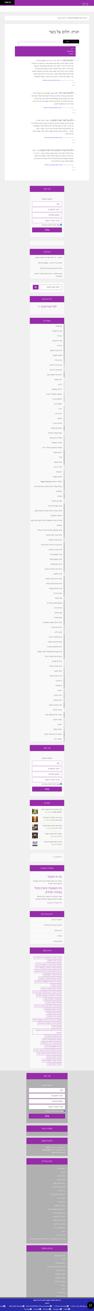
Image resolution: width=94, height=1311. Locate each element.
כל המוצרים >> (57, 857)
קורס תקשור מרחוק (59, 1213)
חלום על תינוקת (57, 920)
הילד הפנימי (56, 957)
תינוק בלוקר (58, 930)
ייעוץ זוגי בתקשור (59, 1205)
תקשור (60, 881)
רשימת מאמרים (60, 1263)
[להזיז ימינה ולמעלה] (3, 1)
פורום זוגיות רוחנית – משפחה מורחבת (50, 263)
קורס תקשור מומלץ (59, 1183)
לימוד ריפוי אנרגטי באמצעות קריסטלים (47, 982)
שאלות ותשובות (60, 1274)
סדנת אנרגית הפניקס (53, 1006)
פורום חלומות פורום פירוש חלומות (51, 80)
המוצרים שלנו (60, 1270)
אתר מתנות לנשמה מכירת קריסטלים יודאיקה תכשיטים (47, 1239)
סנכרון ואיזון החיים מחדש (52, 1020)
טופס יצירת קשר (60, 1281)
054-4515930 (47, 1150)
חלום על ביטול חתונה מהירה (53, 925)
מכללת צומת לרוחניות (53, 1002)
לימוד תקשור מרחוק (39, 992)
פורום (63, 1259)
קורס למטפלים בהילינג (53, 1047)
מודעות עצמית (41, 995)
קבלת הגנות (56, 1023)
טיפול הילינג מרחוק (59, 1217)
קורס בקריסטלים (43, 1023)
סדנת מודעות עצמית (53, 1013)
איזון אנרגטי (61, 1202)
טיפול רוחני (39, 968)
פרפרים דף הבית (73, 18)
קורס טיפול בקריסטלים (52, 1036)
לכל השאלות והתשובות (54, 903)
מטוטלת (57, 999)
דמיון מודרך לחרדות (59, 1187)
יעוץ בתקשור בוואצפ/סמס (52, 975)
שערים (60, 936)
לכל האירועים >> (47, 306)
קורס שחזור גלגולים (40, 1050)
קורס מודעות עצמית (59, 1220)
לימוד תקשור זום (54, 992)
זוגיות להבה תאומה (54, 961)
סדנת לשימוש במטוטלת (52, 1009)
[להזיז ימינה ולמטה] (3, 3)
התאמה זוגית (45, 957)
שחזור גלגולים (60, 1235)
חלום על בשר (68, 60)
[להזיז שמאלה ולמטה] (1, 3)
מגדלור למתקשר (55, 995)
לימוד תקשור (56, 985)
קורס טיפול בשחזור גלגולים (51, 1040)
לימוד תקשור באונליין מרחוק (51, 988)
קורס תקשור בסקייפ (53, 1057)
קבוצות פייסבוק (60, 1278)
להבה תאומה (56, 978)
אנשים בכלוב (58, 941)
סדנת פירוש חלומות (53, 1016)
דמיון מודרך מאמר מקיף (57, 1194)
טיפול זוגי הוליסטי (59, 1224)
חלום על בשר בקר (66, 93)
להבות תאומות (43, 978)
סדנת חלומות (39, 1006)
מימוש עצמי (48, 999)
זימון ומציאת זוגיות (59, 1228)
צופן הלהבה (36, 1020)
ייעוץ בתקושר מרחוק (53, 971)
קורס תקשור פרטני (54, 1064)
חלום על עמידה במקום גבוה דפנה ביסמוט (56, 150)
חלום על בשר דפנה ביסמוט (62, 120)
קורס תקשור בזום (43, 1053)
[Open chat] (90, 1305)
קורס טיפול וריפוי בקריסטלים (50, 1043)
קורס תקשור (56, 1053)
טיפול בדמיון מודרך (54, 964)
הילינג (63, 1231)
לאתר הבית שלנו (60, 1256)
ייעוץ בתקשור (39, 971)
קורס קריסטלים (55, 1050)
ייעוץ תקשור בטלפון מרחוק (56, 1209)
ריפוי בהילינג (61, 1198)
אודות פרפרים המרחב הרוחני (56, 1267)
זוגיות (36, 957)
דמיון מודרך (61, 1293)
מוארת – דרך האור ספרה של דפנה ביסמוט (48, 257)
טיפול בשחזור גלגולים (53, 968)
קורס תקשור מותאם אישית (51, 1060)
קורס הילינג (56, 1027)
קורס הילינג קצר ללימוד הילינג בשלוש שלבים (48, 1031)
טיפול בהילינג (40, 964)
